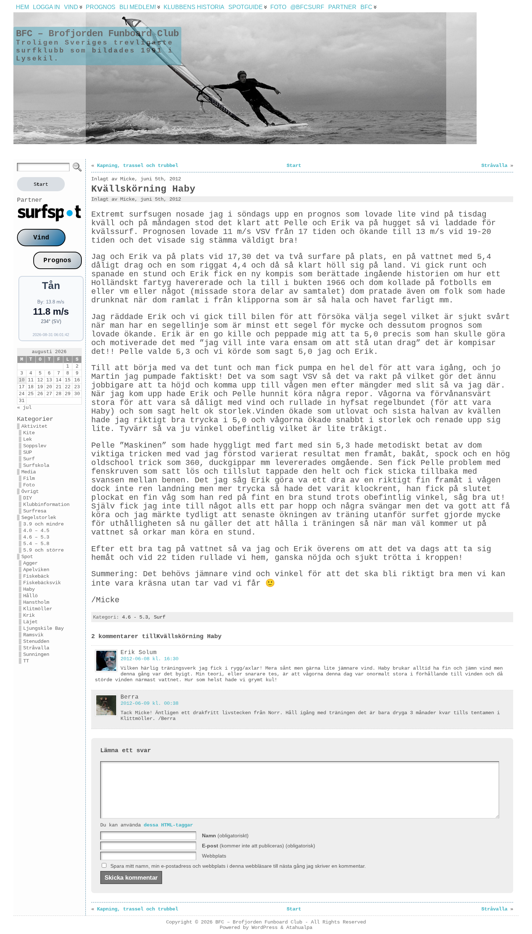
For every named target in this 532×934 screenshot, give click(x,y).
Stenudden (36, 641)
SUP (27, 452)
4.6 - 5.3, (138, 617)
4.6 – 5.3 (36, 537)
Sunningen (36, 654)
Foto (29, 485)
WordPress (265, 927)
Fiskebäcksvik (42, 583)
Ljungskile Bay (43, 628)
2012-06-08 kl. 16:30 (149, 659)
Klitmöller (37, 609)
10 (22, 380)
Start (294, 165)
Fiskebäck (36, 576)
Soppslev (34, 446)
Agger (30, 563)
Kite (29, 433)
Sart (41, 184)
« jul (24, 407)
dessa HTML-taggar (168, 825)
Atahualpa (299, 927)
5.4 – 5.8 (36, 543)
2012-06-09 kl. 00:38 (149, 703)
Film (29, 478)
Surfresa (34, 511)
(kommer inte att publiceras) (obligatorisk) (258, 846)
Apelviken (36, 570)
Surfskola (36, 465)
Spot (27, 557)
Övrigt (30, 491)
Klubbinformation (46, 504)
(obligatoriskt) (225, 835)
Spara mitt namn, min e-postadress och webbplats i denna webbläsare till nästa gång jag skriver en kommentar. (238, 866)
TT (26, 661)
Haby (29, 589)
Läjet (30, 622)
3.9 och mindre (43, 524)
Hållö (30, 596)
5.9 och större (43, 550)
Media (28, 472)
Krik (29, 615)
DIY (27, 498)
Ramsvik (33, 635)
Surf (29, 459)
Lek (27, 439)
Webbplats (214, 856)
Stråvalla (36, 648)
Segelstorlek (38, 517)
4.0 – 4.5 (36, 530)
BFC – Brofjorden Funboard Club (97, 33)
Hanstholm (36, 602)
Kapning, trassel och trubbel (137, 165)
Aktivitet (34, 426)
